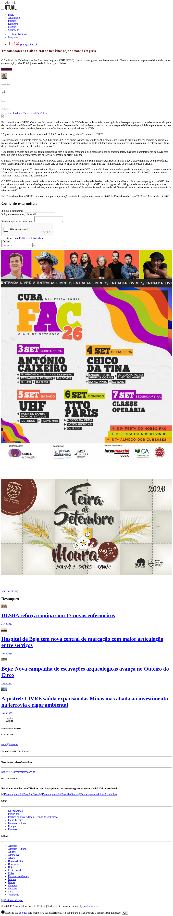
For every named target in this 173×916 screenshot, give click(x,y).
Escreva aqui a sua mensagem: (17, 221)
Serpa (11, 891)
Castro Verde (15, 870)
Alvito (11, 858)
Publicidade (14, 813)
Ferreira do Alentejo (18, 876)
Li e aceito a (24, 238)
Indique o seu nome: (12, 210)
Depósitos (41, 113)
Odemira (12, 885)
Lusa (3, 101)
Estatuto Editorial (17, 823)
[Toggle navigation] (2, 9)
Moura (11, 882)
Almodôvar (14, 854)
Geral (33, 113)
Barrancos (13, 864)
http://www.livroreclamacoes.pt (18, 771)
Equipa (12, 826)
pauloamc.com (91, 906)
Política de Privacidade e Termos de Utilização (33, 816)
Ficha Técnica (15, 820)
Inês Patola (5, 85)
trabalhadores (15, 113)
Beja (10, 867)
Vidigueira (13, 894)
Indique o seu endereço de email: (18, 214)
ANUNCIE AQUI (11, 591)
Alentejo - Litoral (17, 848)
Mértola (12, 879)
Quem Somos (15, 810)
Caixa (26, 113)
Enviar (6, 241)
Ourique (12, 888)
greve (4, 113)
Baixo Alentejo (16, 861)
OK (125, 913)
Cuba (11, 873)
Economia (6, 69)
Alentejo (12, 845)
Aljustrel (12, 851)
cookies (23, 912)
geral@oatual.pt (28, 44)
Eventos (12, 829)
